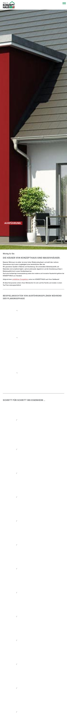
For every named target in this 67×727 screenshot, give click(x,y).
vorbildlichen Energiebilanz (20, 279)
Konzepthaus (9, 4)
